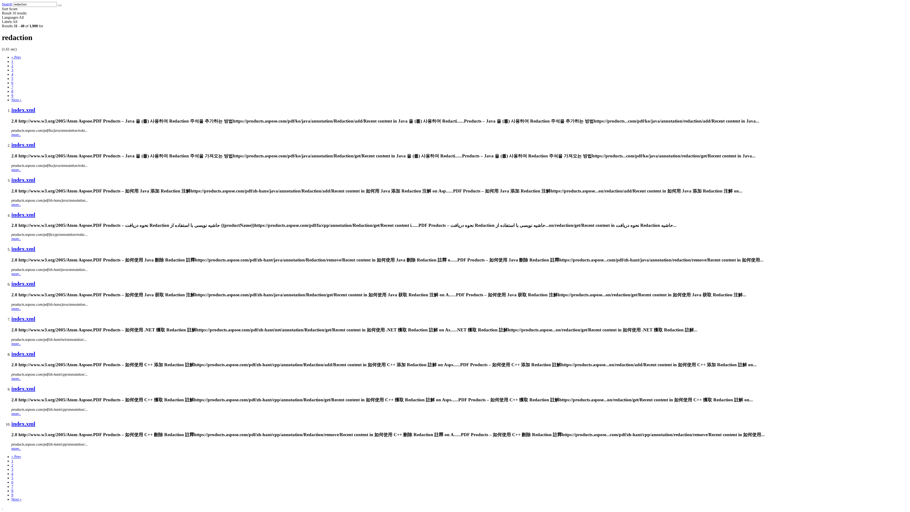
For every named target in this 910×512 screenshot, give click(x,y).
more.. (16, 135)
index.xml (23, 110)
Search (7, 4)
